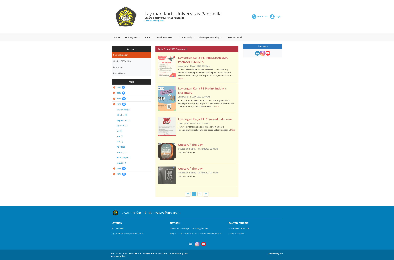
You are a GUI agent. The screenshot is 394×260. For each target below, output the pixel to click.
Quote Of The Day (190, 144)
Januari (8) (121, 162)
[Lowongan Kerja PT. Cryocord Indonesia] (167, 126)
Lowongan (118, 67)
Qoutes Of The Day (122, 61)
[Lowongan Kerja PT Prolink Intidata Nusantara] (167, 98)
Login (278, 16)
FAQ (172, 233)
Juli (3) (119, 131)
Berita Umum (119, 73)
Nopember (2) (123, 109)
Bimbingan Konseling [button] (209, 37)
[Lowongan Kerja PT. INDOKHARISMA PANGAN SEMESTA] (167, 66)
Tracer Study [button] (186, 37)
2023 (121, 104)
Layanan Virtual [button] (234, 37)
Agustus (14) (122, 125)
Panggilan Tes (201, 228)
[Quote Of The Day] (167, 151)
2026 (120, 87)
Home (117, 37)
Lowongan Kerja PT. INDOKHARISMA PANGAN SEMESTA (203, 60)
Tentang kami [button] (132, 37)
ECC (281, 253)
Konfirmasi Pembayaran (210, 233)
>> (206, 193)
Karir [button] (148, 37)
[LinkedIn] (257, 53)
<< (188, 193)
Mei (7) (120, 141)
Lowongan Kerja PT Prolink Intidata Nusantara (202, 90)
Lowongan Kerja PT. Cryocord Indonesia (205, 119)
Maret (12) (121, 152)
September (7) (123, 120)
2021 (121, 174)
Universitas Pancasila (239, 228)
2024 (121, 98)
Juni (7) (120, 136)
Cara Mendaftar (186, 233)
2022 (121, 168)
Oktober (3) (122, 115)
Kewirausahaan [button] (165, 37)
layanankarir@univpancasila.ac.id (127, 233)
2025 (120, 92)
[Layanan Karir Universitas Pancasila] (126, 16)
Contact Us (262, 16)
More (180, 78)
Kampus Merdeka (237, 233)
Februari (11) (122, 157)
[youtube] (267, 53)
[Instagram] (262, 53)
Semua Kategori (120, 54)
